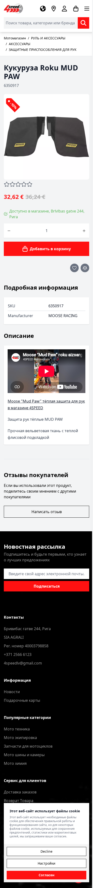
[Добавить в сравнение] (85, 268)
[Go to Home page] (13, 8)
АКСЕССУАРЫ (19, 44)
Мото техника (17, 729)
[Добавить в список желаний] (74, 268)
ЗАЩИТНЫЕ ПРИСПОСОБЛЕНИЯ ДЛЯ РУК (43, 49)
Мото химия (15, 763)
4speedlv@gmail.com (23, 663)
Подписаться (47, 586)
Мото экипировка (20, 737)
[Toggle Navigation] (86, 8)
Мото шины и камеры (24, 754)
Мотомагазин (15, 38)
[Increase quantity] (84, 230)
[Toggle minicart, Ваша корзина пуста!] (76, 8)
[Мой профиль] (64, 8)
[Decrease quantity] (9, 230)
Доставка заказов (20, 792)
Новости (12, 691)
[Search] (83, 23)
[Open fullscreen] (46, 137)
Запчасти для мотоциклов (28, 746)
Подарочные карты (22, 700)
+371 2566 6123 (17, 654)
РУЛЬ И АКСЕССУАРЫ (48, 38)
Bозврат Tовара (18, 800)
